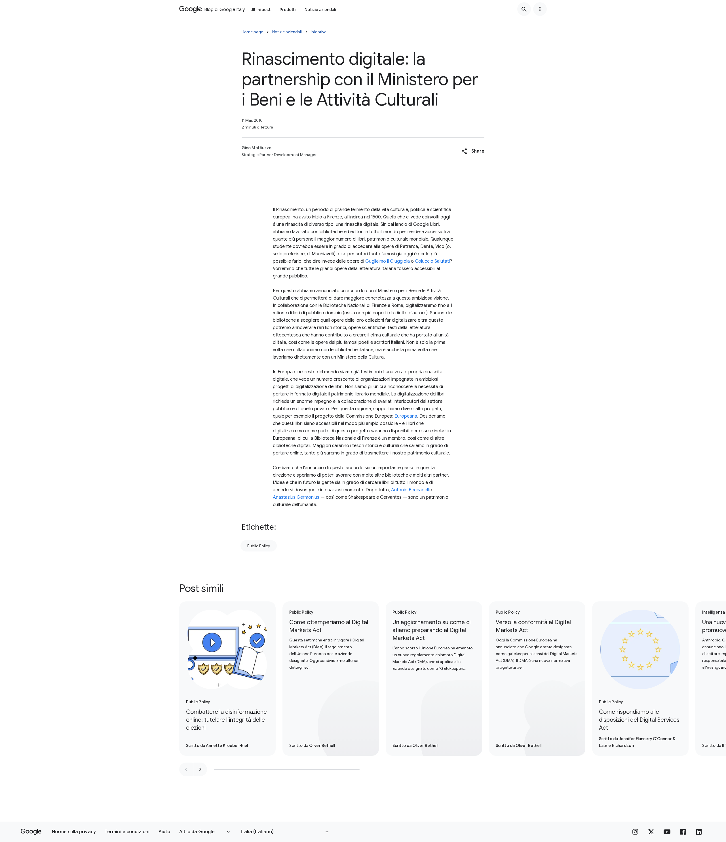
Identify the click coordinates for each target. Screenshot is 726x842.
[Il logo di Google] (31, 831)
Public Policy (258, 545)
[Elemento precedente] (186, 769)
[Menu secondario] (540, 9)
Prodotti (288, 9)
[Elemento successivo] (200, 769)
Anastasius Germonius (296, 497)
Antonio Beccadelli (410, 490)
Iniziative (318, 31)
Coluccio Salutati (432, 261)
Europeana (405, 416)
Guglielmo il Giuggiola (387, 261)
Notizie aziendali (320, 9)
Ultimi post (260, 9)
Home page (252, 31)
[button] (473, 151)
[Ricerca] (524, 9)
